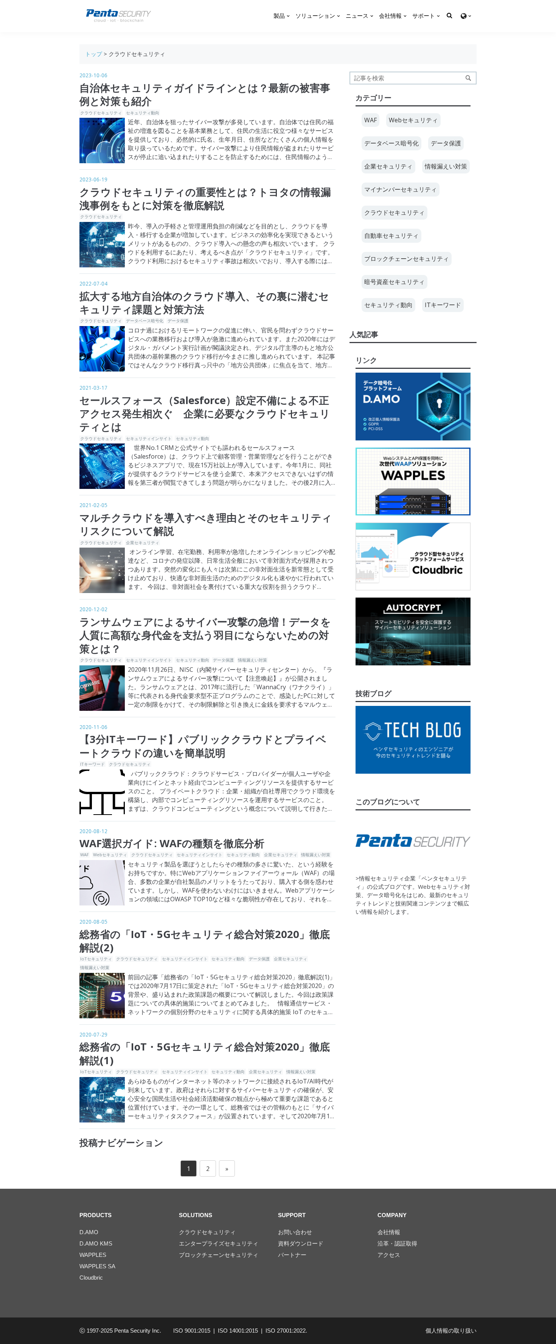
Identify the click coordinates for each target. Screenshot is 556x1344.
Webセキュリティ (110, 854)
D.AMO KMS (95, 1243)
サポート (423, 15)
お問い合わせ (295, 1232)
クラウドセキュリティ (101, 113)
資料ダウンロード (300, 1243)
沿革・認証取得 (397, 1243)
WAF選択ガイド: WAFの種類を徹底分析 (171, 843)
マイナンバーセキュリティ (400, 189)
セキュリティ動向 (142, 113)
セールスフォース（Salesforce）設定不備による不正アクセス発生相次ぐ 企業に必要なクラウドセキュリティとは (204, 413)
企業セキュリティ (142, 542)
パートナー (292, 1255)
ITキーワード (92, 764)
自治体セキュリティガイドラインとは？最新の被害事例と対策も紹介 (204, 94)
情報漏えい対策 (252, 660)
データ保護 (178, 320)
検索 (468, 78)
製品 (279, 15)
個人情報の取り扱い (451, 1330)
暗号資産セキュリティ (394, 282)
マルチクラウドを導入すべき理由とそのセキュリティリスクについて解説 (205, 524)
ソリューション (315, 15)
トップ (93, 54)
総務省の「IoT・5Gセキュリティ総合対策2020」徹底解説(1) (204, 1053)
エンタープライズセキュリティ (218, 1243)
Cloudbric (91, 1277)
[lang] (466, 16)
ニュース (357, 15)
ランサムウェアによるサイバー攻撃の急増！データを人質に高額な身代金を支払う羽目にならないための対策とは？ (205, 635)
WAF (84, 854)
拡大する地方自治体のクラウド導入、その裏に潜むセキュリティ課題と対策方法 (204, 302)
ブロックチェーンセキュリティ (406, 258)
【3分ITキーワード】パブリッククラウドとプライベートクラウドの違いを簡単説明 (202, 745)
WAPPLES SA (97, 1266)
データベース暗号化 (144, 320)
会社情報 (390, 15)
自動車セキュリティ (391, 235)
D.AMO (88, 1232)
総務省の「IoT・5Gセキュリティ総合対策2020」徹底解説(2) (204, 940)
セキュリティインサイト (149, 438)
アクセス (388, 1255)
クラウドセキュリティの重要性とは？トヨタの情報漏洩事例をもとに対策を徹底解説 (205, 198)
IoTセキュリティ (96, 959)
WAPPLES (92, 1255)
